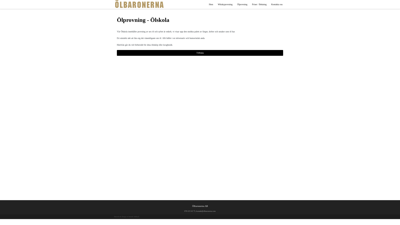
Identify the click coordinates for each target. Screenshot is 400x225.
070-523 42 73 (189, 211)
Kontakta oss (276, 4)
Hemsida (117, 217)
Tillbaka (200, 53)
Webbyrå (136, 217)
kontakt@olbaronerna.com (206, 211)
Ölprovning (242, 4)
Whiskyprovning (225, 4)
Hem (211, 4)
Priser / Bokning (259, 4)
